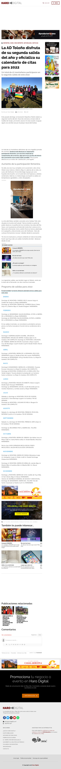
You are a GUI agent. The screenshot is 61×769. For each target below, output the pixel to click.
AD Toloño (6, 522)
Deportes (6, 43)
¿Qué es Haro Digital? (9, 730)
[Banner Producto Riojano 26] (30, 38)
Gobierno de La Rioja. (39, 733)
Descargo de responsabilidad (40, 758)
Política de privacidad (25, 758)
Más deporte (18, 43)
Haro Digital (35, 765)
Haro (12, 43)
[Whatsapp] (17, 717)
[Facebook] (4, 717)
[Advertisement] (30, 17)
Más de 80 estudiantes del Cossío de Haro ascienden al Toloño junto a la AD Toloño (22, 619)
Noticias (35, 43)
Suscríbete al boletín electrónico (13, 742)
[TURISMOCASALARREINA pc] (30, 667)
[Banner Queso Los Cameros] (52, 53)
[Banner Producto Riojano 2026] (22, 217)
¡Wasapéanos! (7, 746)
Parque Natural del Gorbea (28, 522)
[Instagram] (11, 717)
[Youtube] (14, 717)
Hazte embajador (8, 733)
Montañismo (15, 522)
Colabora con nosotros (10, 744)
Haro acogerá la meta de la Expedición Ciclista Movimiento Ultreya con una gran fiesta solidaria (8, 620)
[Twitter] (7, 717)
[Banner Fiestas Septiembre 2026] (52, 74)
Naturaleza (28, 43)
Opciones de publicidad (10, 735)
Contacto (6, 748)
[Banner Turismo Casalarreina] (21, 498)
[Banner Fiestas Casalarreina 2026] (52, 87)
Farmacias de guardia (9, 737)
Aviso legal (16, 758)
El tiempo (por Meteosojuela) (12, 739)
